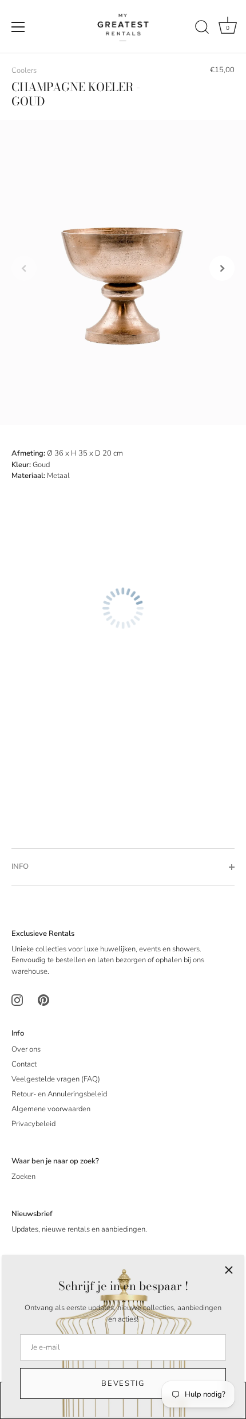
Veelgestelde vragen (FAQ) (55, 1079)
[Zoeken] (202, 28)
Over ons (26, 1049)
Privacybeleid (33, 1124)
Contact (24, 1064)
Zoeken (23, 1176)
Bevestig (123, 1383)
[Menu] (18, 27)
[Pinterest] (43, 1000)
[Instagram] (17, 1000)
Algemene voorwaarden (50, 1109)
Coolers (24, 70)
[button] (24, 268)
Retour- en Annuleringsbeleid (59, 1094)
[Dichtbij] (228, 1270)
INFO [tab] (20, 866)
